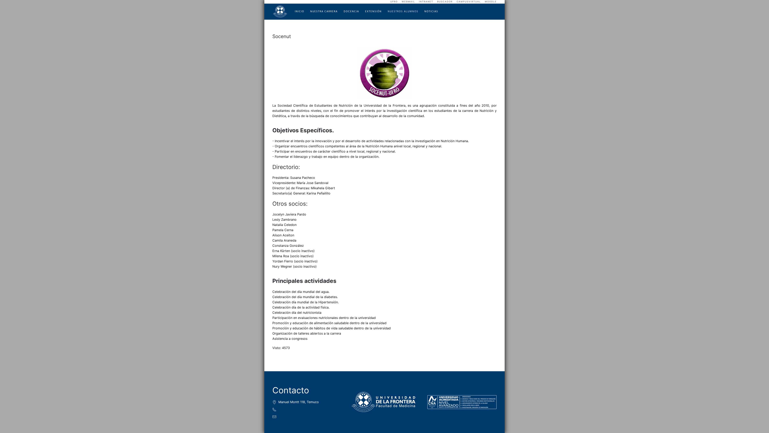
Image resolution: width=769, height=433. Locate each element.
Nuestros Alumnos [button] (403, 11)
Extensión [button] (373, 11)
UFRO (394, 1)
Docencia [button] (351, 11)
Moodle (491, 1)
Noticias (431, 11)
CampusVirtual (469, 1)
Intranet (426, 1)
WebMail (408, 1)
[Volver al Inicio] (280, 12)
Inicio (299, 11)
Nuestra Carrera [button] (324, 11)
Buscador (445, 1)
